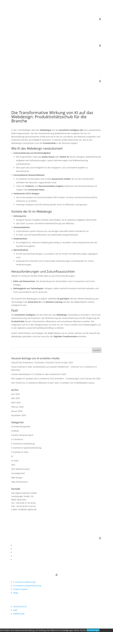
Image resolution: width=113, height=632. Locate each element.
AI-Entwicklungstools (20, 426)
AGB (15, 610)
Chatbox (15, 430)
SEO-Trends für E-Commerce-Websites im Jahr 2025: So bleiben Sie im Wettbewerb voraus (53, 382)
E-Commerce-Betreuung (24, 582)
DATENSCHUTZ (20, 606)
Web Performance (19, 482)
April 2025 (16, 402)
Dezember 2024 (18, 415)
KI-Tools (14, 460)
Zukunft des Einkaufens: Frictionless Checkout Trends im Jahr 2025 (42, 362)
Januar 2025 (16, 411)
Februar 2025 (17, 406)
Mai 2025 (15, 398)
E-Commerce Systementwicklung (26, 447)
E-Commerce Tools (19, 452)
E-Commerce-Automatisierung (27, 585)
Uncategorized (18, 473)
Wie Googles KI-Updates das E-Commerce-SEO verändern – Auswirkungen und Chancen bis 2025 (56, 378)
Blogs (15, 592)
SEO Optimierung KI (20, 469)
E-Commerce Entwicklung (23, 443)
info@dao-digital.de (27, 509)
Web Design (16, 477)
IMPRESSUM (18, 613)
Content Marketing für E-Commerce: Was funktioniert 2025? (38, 374)
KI (12, 456)
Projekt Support (20, 589)
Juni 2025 (15, 394)
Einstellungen (93, 630)
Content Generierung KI (22, 435)
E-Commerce (17, 439)
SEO (13, 464)
